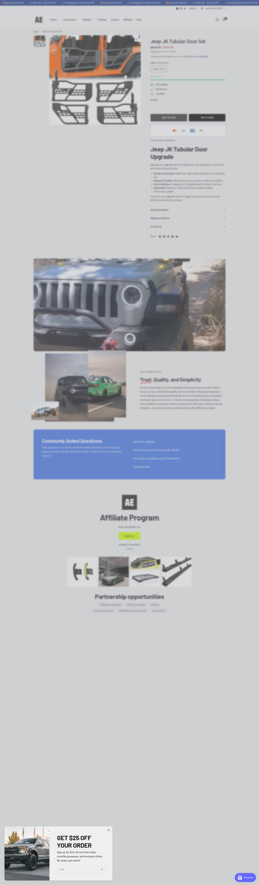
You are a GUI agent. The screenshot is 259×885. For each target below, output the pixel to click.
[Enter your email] (101, 869)
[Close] (108, 830)
